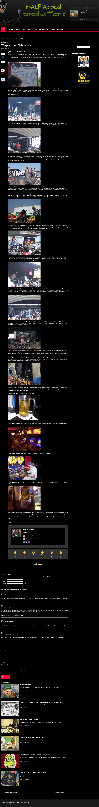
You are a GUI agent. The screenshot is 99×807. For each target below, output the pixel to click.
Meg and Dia (61, 350)
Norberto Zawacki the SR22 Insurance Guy (14, 633)
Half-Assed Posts (4, 42)
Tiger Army (32, 288)
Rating (3, 662)
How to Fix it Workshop (41, 29)
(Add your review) (46, 576)
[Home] (3, 29)
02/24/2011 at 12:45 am (9, 634)
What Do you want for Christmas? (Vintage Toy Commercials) (41, 702)
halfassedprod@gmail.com (31, 535)
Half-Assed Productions (14, 29)
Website (50, 667)
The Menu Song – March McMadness (33, 772)
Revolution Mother (23, 257)
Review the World (9, 621)
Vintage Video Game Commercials (32, 737)
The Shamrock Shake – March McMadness (35, 755)
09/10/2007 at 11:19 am (9, 595)
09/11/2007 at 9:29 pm (9, 623)
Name (3, 667)
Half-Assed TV (27, 29)
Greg (2, 48)
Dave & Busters (30, 393)
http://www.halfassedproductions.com (34, 538)
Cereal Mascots (83, 10)
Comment (4, 650)
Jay (6, 594)
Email (26, 667)
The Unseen (21, 321)
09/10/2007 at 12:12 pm (9, 607)
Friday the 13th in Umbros (29, 720)
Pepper (19, 123)
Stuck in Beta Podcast (57, 29)
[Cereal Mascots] (74, 13)
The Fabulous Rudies (27, 154)
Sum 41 (27, 387)
